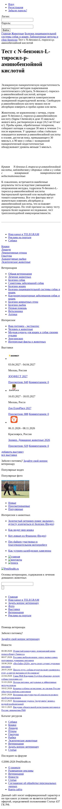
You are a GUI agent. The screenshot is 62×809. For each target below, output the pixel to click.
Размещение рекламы (20, 770)
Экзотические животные (15, 261)
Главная (6, 33)
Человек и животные (20, 329)
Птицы (12, 731)
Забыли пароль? (17, 10)
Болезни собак (16, 279)
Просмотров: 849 (18, 382)
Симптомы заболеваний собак (26, 283)
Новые (12, 502)
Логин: (5, 16)
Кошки (5, 246)
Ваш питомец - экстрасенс (23, 326)
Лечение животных (19, 276)
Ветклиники (15, 311)
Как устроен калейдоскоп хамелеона (29, 550)
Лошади (6, 249)
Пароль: (6, 23)
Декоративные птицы (14, 252)
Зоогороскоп (15, 338)
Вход (11, 4)
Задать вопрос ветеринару (23, 603)
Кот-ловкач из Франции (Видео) (27, 535)
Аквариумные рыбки (13, 258)
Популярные (15, 509)
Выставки (14, 609)
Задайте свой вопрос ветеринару (20, 639)
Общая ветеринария (20, 273)
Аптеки (12, 314)
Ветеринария (16, 612)
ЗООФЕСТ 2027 (18, 376)
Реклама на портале (19, 237)
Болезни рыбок (17, 304)
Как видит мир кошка (21, 529)
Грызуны (6, 255)
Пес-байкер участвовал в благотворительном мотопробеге (27, 543)
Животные (17, 33)
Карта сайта (15, 789)
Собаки (12, 240)
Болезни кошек (17, 286)
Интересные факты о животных (27, 341)
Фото (11, 606)
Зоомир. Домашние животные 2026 (29, 440)
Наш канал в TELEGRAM (23, 234)
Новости (13, 776)
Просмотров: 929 (18, 445)
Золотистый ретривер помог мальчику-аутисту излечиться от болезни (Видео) (31, 522)
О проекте (14, 767)
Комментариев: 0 (39, 382)
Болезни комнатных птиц (23, 301)
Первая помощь (17, 308)
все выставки (9, 454)
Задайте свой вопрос (35, 460)
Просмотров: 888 (18, 414)
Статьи (12, 749)
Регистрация (15, 7)
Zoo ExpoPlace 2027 (19, 408)
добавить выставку (12, 451)
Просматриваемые (19, 506)
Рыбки (12, 737)
